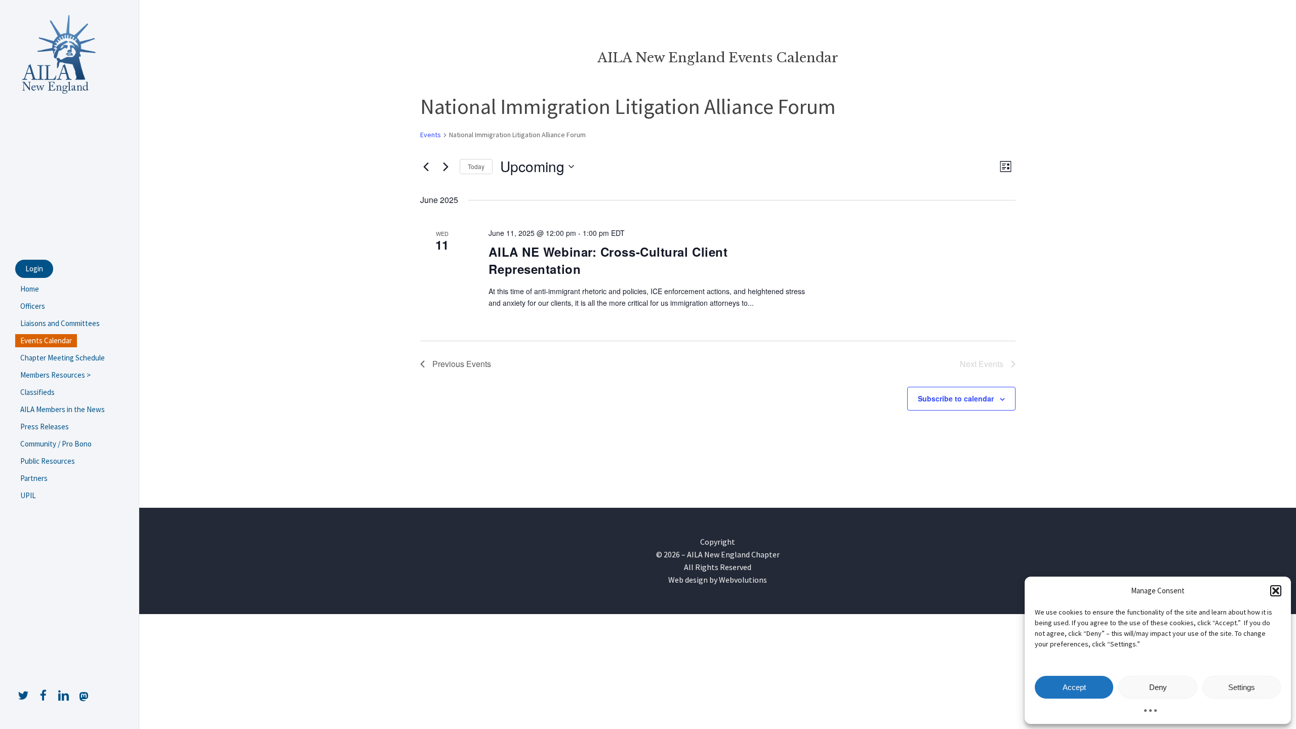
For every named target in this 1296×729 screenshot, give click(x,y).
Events (430, 134)
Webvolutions (743, 580)
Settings (1241, 687)
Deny (1158, 687)
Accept (1074, 687)
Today (476, 166)
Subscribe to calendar (956, 398)
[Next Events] (446, 166)
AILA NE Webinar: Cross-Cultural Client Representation (608, 260)
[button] (1276, 591)
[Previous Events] (426, 166)
